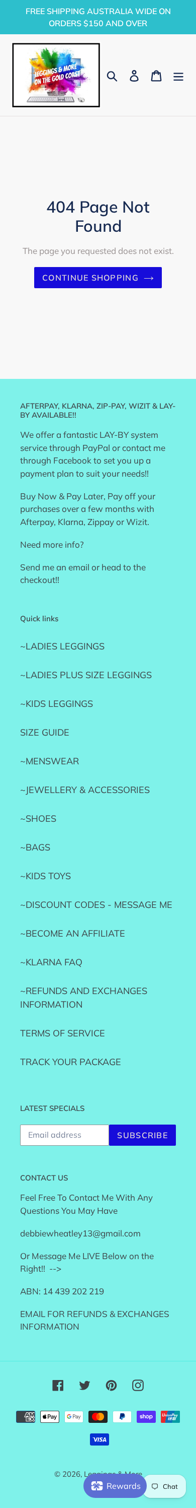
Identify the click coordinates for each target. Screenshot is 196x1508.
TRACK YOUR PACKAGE (70, 1062)
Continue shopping (90, 278)
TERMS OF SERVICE (62, 1033)
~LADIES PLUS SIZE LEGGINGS (86, 675)
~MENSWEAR (49, 761)
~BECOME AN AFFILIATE (72, 933)
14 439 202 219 (73, 1291)
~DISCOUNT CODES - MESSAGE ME (96, 904)
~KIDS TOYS (45, 876)
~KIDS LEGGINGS (56, 703)
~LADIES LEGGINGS (62, 646)
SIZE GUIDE (44, 732)
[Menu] (178, 75)
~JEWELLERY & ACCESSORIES (85, 790)
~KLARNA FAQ (51, 962)
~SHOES (38, 818)
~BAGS (35, 847)
